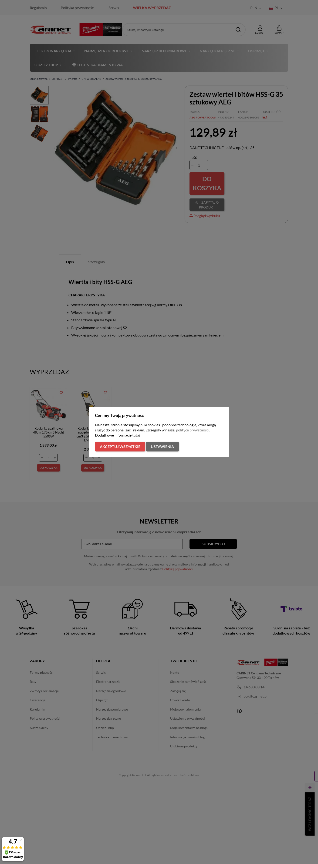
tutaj (136, 435)
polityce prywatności (192, 430)
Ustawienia (162, 446)
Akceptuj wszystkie (120, 446)
